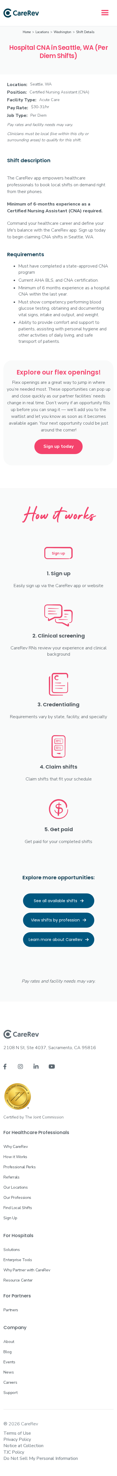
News (8, 1372)
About (8, 1341)
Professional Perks (19, 1167)
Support (10, 1392)
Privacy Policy (17, 1439)
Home (27, 32)
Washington (62, 32)
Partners (10, 1310)
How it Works (15, 1157)
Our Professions (17, 1197)
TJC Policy (13, 1452)
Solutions (11, 1249)
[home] (21, 13)
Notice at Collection (23, 1446)
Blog (7, 1352)
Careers (10, 1382)
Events (9, 1362)
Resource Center (18, 1280)
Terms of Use (17, 1433)
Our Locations (15, 1187)
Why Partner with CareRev (26, 1270)
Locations (42, 32)
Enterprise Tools (17, 1260)
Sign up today (58, 446)
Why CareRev (15, 1146)
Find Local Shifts (17, 1207)
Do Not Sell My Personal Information (40, 1458)
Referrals (11, 1177)
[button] (105, 13)
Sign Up (10, 1218)
